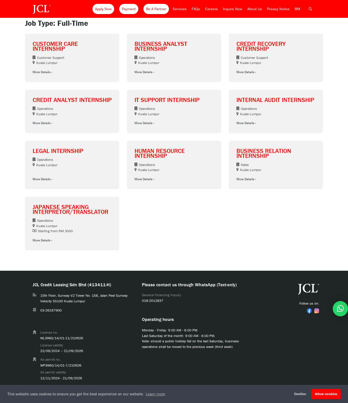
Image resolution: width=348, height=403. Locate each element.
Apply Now (103, 8)
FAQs (196, 8)
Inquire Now (232, 8)
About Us (254, 8)
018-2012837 (152, 300)
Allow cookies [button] (326, 394)
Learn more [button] (155, 393)
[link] (309, 310)
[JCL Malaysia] (41, 9)
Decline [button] (300, 394)
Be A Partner (156, 8)
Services (179, 8)
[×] (340, 308)
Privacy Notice (278, 8)
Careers (211, 8)
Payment (129, 8)
